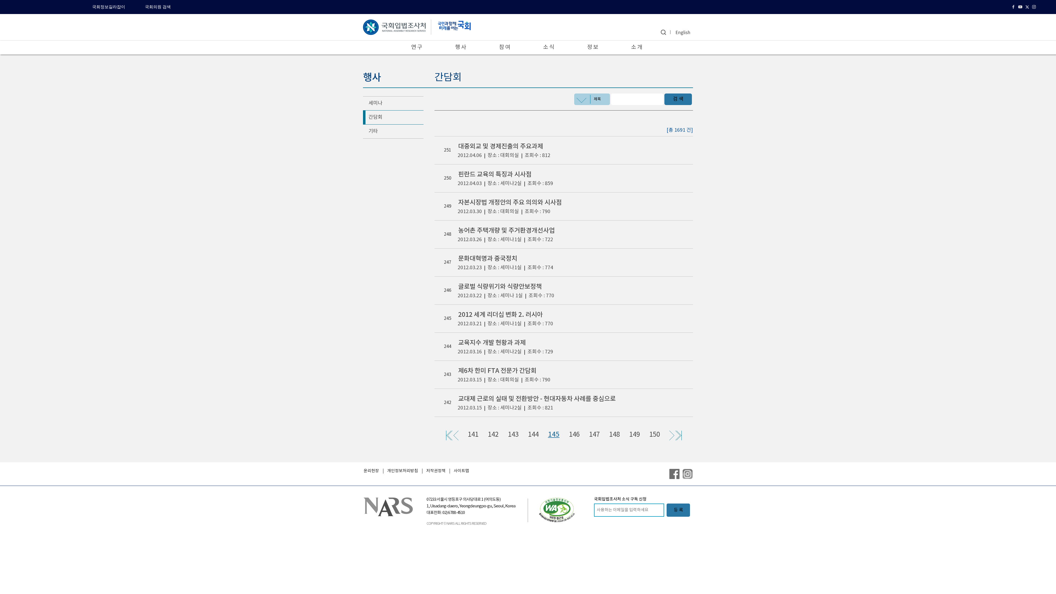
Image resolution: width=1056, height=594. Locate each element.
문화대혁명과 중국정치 (487, 258)
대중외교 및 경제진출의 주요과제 (500, 146)
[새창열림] (557, 509)
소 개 (636, 47)
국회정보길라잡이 (108, 7)
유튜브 (1021, 7)
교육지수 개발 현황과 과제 (492, 342)
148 (614, 435)
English (682, 32)
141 (473, 435)
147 (594, 435)
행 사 (460, 47)
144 (533, 435)
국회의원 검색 (158, 7)
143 (513, 435)
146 (574, 435)
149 (634, 435)
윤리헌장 (371, 471)
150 (654, 435)
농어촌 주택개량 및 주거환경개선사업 (506, 230)
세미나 (376, 103)
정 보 (592, 47)
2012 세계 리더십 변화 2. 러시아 (500, 314)
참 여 (504, 47)
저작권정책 (436, 471)
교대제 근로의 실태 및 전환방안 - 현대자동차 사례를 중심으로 (537, 399)
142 (493, 435)
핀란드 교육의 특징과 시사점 (495, 174)
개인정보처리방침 (402, 471)
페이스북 (1014, 7)
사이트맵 (461, 471)
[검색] (663, 32)
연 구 (416, 47)
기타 (373, 131)
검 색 (678, 99)
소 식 (548, 47)
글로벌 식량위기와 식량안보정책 (500, 286)
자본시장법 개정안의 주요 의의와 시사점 (510, 202)
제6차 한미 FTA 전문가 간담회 (497, 371)
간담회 (376, 117)
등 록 (678, 510)
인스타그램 (1035, 7)
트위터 (1028, 7)
